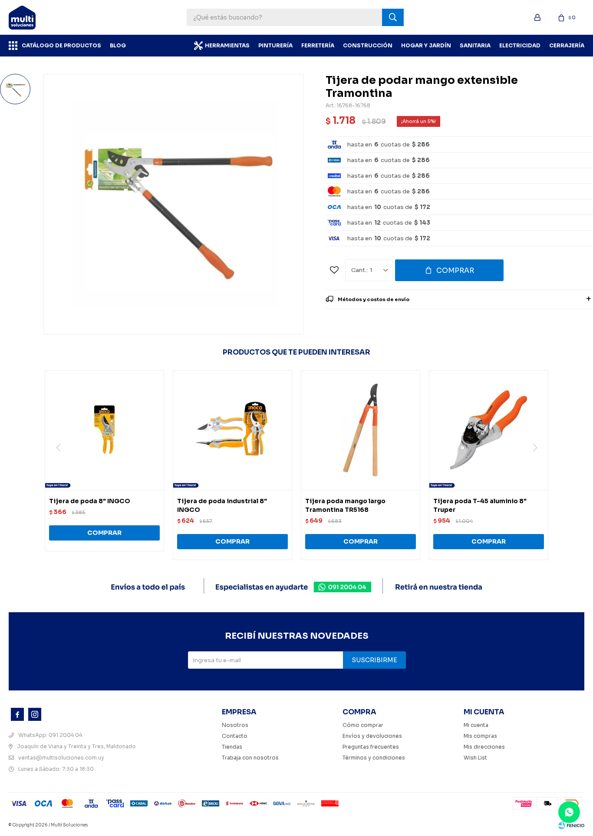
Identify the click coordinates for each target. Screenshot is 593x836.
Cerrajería (566, 45)
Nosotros (235, 725)
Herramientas (227, 45)
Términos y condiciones (374, 757)
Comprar (455, 270)
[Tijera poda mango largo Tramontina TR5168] (360, 430)
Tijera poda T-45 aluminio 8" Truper (480, 505)
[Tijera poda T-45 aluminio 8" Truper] (488, 430)
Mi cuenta (476, 725)
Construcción (367, 45)
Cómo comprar (363, 725)
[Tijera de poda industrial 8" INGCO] (232, 430)
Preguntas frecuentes (371, 746)
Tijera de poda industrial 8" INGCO (222, 505)
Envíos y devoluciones (372, 736)
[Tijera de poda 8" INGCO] (104, 430)
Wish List (475, 757)
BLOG (118, 45)
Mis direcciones (484, 746)
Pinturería (275, 45)
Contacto (234, 736)
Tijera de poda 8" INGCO (89, 501)
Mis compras (480, 736)
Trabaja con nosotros (250, 757)
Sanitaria (475, 45)
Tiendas (232, 746)
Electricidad (519, 45)
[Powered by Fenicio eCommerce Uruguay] (571, 825)
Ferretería (317, 45)
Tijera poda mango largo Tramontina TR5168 (345, 505)
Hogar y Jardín (426, 45)
